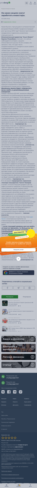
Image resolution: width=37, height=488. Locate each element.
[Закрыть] (18, 259)
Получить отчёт (18, 249)
